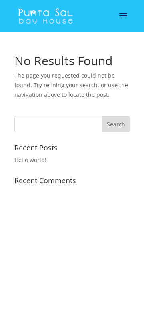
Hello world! (30, 160)
